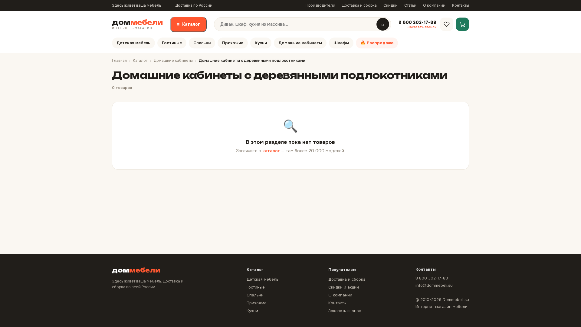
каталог (271, 151)
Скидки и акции (343, 287)
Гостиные (172, 42)
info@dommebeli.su (434, 285)
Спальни (202, 42)
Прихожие (232, 42)
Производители (320, 5)
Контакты (460, 5)
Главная (119, 60)
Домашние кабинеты (300, 42)
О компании (434, 5)
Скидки (390, 5)
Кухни (261, 42)
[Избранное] (446, 24)
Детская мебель (133, 42)
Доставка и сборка (359, 5)
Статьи (410, 5)
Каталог (188, 24)
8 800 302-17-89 (431, 278)
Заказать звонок (344, 310)
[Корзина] (462, 24)
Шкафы (341, 42)
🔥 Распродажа (376, 42)
